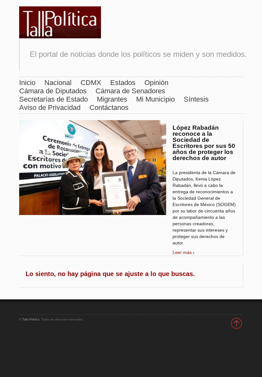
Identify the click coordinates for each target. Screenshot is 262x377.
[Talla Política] (60, 21)
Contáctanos (108, 108)
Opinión (156, 83)
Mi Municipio (155, 99)
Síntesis (196, 99)
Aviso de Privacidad (50, 108)
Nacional (58, 83)
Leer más (182, 252)
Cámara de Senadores (130, 91)
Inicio (27, 83)
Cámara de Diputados (53, 91)
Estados (122, 83)
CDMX (91, 83)
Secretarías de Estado (53, 99)
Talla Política (30, 319)
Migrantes (112, 99)
